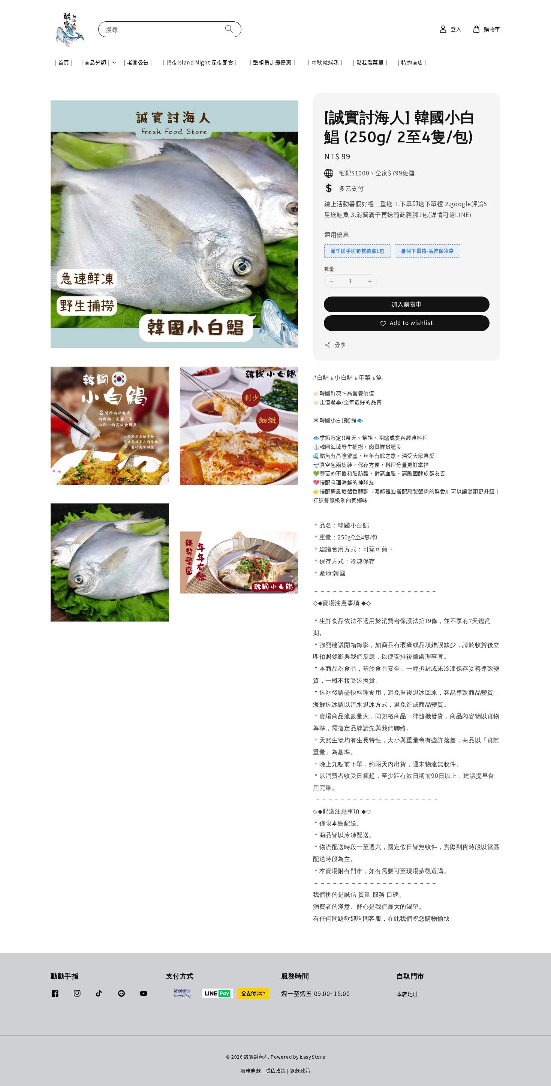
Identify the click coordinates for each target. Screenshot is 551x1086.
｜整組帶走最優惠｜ (272, 62)
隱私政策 (275, 1070)
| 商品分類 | (95, 62)
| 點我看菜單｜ (371, 62)
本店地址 (407, 994)
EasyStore (312, 1056)
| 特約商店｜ (413, 62)
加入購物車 (407, 304)
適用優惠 (336, 234)
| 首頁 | (63, 62)
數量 (329, 268)
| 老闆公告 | (138, 62)
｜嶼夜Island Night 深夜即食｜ (200, 62)
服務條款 (251, 1070)
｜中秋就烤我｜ (325, 62)
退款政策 (300, 1070)
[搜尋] (229, 29)
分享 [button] (340, 344)
